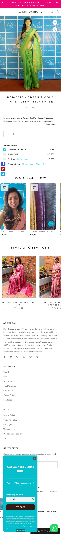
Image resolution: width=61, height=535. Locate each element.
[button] (8, 499)
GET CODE (20, 507)
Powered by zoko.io (20, 530)
